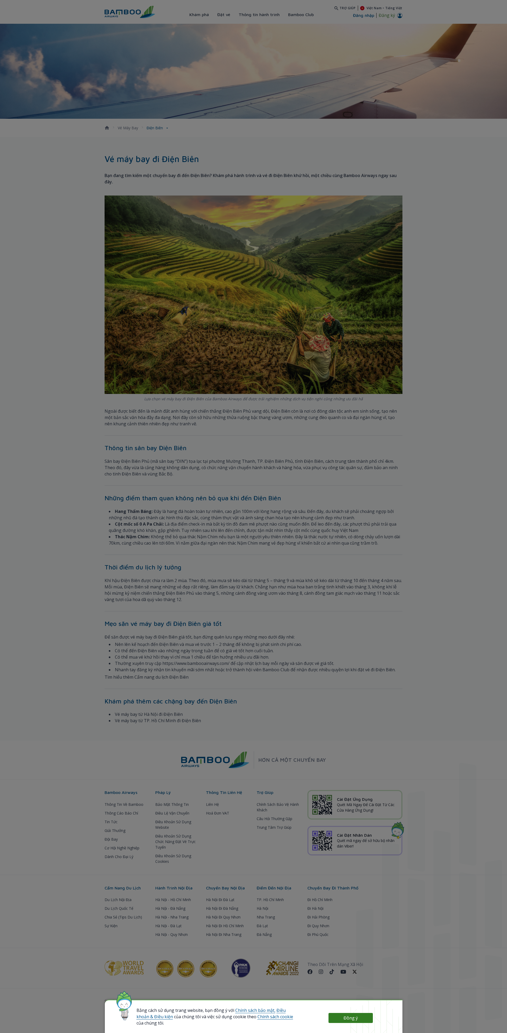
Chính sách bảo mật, (255, 1010)
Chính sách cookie (275, 1017)
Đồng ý (351, 1018)
